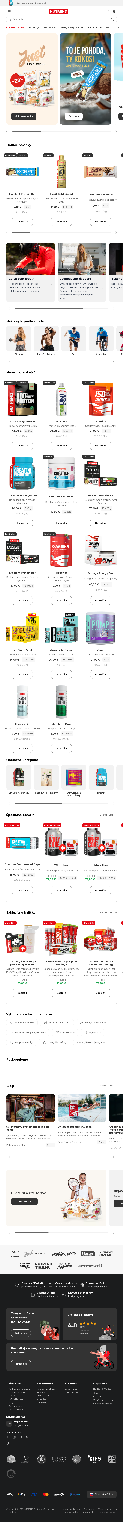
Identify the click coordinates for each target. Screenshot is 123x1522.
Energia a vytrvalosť (95, 1022)
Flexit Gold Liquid (61, 194)
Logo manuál (71, 1389)
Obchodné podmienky (88, 1510)
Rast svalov (50, 27)
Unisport (61, 421)
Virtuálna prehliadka (103, 1400)
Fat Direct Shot (22, 650)
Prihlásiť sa (21, 1363)
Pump (100, 650)
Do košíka (22, 221)
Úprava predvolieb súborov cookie (71, 1510)
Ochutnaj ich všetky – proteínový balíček (22, 963)
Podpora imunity (24, 1042)
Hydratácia (95, 1032)
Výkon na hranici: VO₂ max (75, 1126)
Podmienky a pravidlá (19, 1389)
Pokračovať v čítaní (16, 1145)
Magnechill (22, 724)
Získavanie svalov (24, 1022)
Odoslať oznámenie (103, 1403)
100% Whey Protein (22, 421)
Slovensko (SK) (103, 1494)
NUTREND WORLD (102, 1389)
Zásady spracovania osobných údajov (107, 1510)
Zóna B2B (41, 1399)
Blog (11, 1402)
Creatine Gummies (61, 496)
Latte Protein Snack (100, 194)
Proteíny (34, 27)
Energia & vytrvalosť (72, 27)
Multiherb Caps (61, 724)
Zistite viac (21, 1333)
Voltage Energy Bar (100, 573)
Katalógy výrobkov (46, 1389)
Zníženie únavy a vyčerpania (30, 1032)
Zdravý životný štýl (57, 1042)
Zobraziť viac (107, 815)
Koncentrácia (67, 1032)
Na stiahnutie (71, 1392)
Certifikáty (42, 1402)
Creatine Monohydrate (22, 495)
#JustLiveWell (24, 1201)
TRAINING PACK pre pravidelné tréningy (101, 963)
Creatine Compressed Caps (22, 864)
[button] (7, 131)
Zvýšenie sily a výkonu (94, 1042)
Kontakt (97, 1396)
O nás (96, 1393)
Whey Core (61, 865)
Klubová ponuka (15, 27)
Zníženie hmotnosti (99, 27)
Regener (61, 572)
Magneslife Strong (62, 650)
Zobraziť (22, 993)
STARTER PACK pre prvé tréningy (61, 963)
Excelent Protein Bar (22, 194)
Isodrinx (101, 421)
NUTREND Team (16, 1399)
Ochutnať (73, 116)
